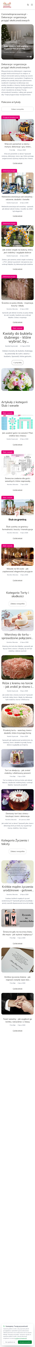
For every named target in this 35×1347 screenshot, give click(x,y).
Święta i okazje (10, 42)
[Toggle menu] (32, 5)
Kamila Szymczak (12, 203)
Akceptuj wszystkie (24, 1342)
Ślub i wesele (17, 328)
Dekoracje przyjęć (9, 171)
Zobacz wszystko (17, 109)
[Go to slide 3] (30, 56)
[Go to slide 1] (27, 56)
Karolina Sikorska (9, 52)
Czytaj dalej (17, 363)
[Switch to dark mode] (28, 4)
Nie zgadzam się (10, 1342)
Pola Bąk (12, 150)
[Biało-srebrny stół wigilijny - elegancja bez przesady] (17, 42)
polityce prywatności (21, 1338)
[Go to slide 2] (29, 56)
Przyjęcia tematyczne (10, 117)
